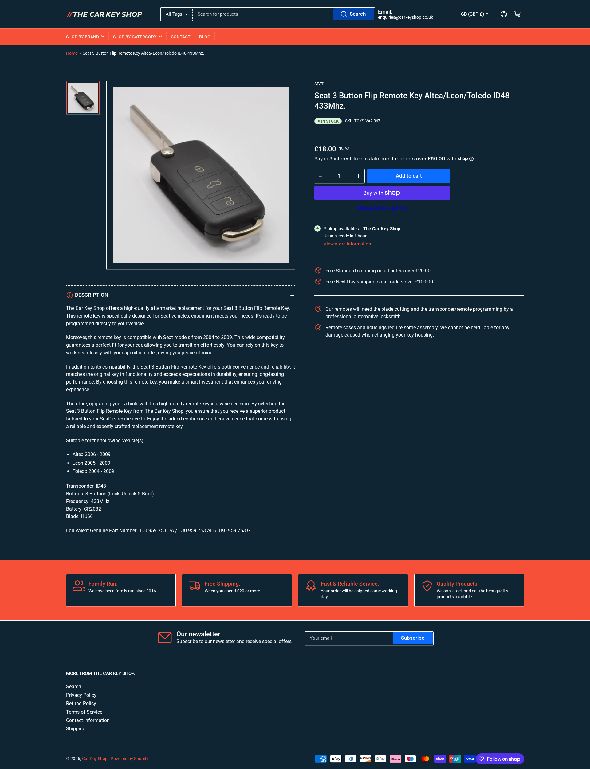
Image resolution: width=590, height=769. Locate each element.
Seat (319, 83)
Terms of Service (84, 712)
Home (71, 53)
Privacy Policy (81, 695)
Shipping (75, 729)
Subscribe (412, 638)
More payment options (382, 208)
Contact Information (88, 720)
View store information (347, 243)
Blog (204, 36)
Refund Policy (81, 703)
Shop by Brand (82, 36)
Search (358, 14)
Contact (181, 36)
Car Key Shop (95, 758)
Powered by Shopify (129, 758)
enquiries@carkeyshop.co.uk (405, 17)
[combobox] (284, 14)
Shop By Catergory (135, 36)
